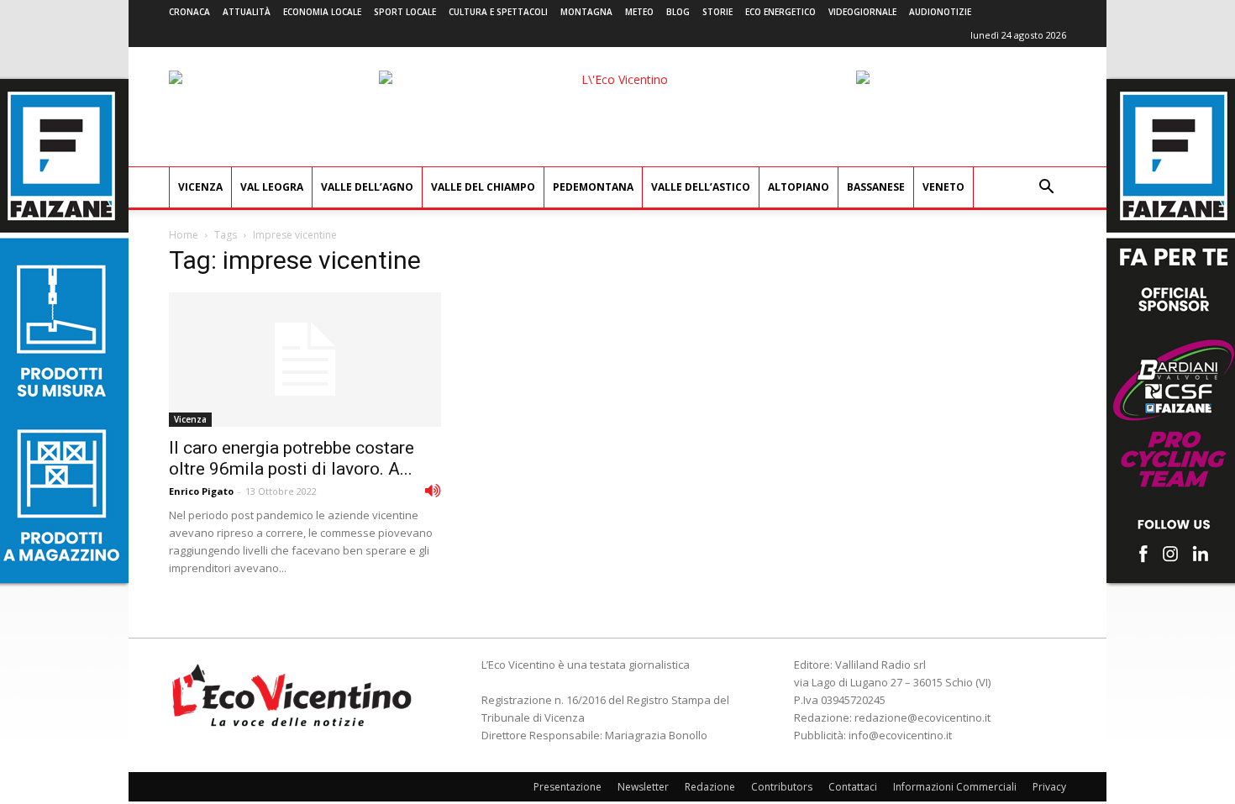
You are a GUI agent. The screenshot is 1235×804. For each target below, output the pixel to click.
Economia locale (322, 12)
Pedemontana (593, 187)
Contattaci (852, 787)
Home (183, 235)
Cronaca (189, 12)
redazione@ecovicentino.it (922, 717)
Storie (717, 12)
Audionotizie (940, 12)
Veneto (943, 187)
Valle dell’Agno (367, 187)
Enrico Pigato (201, 491)
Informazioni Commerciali (955, 787)
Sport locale (405, 12)
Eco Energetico (780, 12)
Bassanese (876, 187)
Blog (678, 12)
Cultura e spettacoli (498, 12)
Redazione (710, 787)
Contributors (781, 787)
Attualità (247, 12)
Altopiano (798, 187)
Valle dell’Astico (700, 187)
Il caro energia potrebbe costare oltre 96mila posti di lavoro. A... (291, 458)
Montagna (586, 12)
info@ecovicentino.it (900, 735)
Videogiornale (862, 12)
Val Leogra (271, 187)
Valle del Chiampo (483, 187)
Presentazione (567, 787)
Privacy (1049, 787)
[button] (1046, 189)
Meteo (639, 12)
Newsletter (643, 787)
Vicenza (200, 187)
